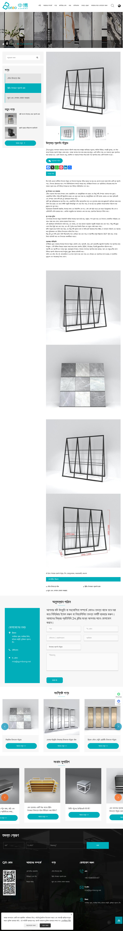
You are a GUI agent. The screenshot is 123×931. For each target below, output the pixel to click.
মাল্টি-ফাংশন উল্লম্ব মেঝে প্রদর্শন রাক (29, 114)
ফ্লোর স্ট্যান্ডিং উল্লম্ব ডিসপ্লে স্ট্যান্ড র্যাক (61, 739)
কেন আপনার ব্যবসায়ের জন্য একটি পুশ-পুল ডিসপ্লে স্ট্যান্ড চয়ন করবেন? (102, 809)
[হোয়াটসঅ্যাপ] (109, 922)
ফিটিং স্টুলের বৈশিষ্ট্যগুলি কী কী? (57, 808)
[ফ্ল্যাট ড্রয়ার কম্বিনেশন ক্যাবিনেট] (11, 128)
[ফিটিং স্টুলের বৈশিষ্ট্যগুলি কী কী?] (61, 786)
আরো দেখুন (19, 143)
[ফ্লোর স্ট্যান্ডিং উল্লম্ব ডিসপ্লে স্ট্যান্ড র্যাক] (61, 717)
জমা (54, 680)
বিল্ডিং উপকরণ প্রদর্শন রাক (25, 44)
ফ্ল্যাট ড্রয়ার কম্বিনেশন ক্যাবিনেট (28, 128)
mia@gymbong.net (21, 661)
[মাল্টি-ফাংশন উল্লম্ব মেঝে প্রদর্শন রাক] (11, 114)
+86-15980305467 (92, 878)
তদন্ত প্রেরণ (85, 5)
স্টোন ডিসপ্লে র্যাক (13, 78)
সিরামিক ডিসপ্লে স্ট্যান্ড (14, 739)
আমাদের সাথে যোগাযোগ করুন (99, 5)
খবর (70, 5)
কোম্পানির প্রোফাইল (32, 871)
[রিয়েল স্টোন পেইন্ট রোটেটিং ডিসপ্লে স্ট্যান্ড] (102, 717)
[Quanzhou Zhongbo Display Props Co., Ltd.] (15, 3)
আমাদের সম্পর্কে (47, 5)
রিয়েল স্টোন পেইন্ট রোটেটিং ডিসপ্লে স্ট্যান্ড (102, 739)
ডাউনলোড (76, 5)
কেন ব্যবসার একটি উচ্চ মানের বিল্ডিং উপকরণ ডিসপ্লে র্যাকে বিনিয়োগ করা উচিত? (20, 809)
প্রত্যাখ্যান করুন (31, 925)
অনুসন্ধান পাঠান (56, 161)
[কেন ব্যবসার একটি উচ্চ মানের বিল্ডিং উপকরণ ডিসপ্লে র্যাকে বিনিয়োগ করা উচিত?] (20, 785)
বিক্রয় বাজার (30, 882)
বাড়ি (40, 5)
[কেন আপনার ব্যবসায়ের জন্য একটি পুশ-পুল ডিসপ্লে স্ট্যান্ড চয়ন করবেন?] (102, 785)
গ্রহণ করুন (45, 925)
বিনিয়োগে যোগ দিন (31, 876)
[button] (4, 726)
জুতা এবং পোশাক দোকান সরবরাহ (18, 98)
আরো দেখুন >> (21, 746)
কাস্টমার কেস (62, 5)
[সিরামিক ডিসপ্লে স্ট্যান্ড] (20, 717)
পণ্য (55, 5)
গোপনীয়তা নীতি (66, 921)
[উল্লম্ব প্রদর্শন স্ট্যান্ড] (67, 133)
